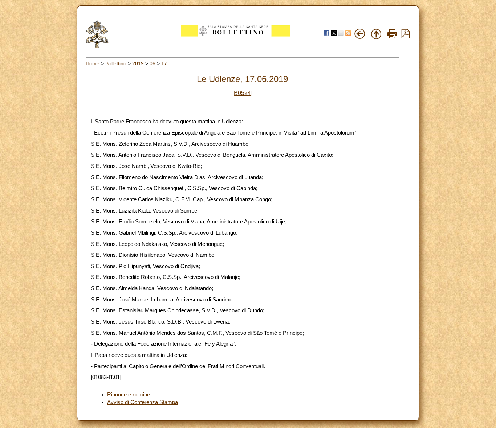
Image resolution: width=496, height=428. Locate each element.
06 (152, 63)
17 (164, 63)
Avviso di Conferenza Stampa (142, 402)
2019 (138, 63)
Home (92, 63)
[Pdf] (405, 37)
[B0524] (242, 93)
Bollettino (115, 63)
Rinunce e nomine (128, 395)
